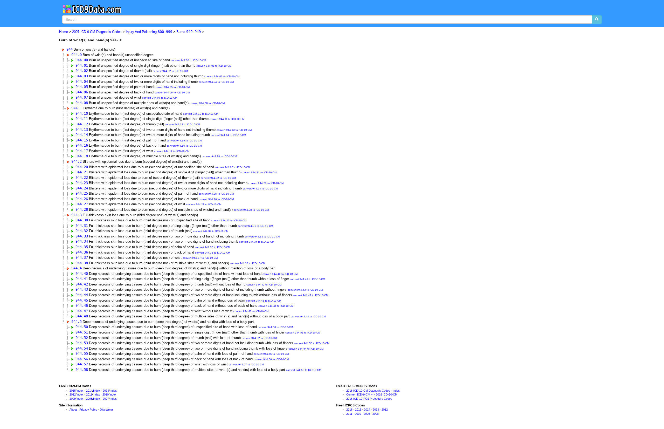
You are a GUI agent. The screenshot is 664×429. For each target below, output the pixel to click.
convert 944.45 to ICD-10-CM (263, 300)
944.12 (81, 124)
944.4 (76, 268)
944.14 (81, 135)
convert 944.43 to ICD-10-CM (305, 289)
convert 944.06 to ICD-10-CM (172, 92)
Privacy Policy (88, 409)
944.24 (81, 188)
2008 (89, 398)
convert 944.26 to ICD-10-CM (216, 199)
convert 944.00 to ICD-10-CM (188, 60)
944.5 (76, 321)
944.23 (81, 183)
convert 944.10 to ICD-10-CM (200, 113)
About (73, 409)
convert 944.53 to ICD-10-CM (311, 343)
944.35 (81, 247)
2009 (73, 398)
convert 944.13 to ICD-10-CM (234, 129)
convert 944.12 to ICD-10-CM (182, 124)
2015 (73, 390)
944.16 (81, 145)
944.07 (81, 97)
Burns (188, 32)
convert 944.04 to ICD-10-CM (216, 81)
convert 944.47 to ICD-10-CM (250, 311)
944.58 (81, 369)
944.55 (81, 353)
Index (80, 390)
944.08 (81, 103)
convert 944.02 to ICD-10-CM (170, 71)
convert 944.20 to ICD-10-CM (232, 167)
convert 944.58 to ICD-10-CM (303, 370)
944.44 (81, 295)
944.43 (81, 289)
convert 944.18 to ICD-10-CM (219, 156)
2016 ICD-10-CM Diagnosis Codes (368, 390)
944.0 (76, 55)
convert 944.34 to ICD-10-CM (256, 241)
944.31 (81, 225)
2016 (349, 409)
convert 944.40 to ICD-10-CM (280, 274)
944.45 (81, 300)
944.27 (81, 204)
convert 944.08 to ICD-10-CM (207, 103)
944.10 (81, 113)
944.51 (81, 332)
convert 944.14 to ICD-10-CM (228, 135)
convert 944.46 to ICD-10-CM (275, 305)
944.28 (81, 209)
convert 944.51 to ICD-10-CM (302, 332)
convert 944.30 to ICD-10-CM (228, 220)
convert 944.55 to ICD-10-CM (271, 353)
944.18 (81, 156)
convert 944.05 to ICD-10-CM (172, 87)
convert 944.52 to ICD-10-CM (259, 338)
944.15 (81, 140)
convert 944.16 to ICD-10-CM (184, 145)
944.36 (81, 252)
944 (69, 49)
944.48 (81, 316)
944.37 (81, 257)
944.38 (81, 263)
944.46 (81, 305)
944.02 (81, 71)
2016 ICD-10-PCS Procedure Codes (369, 398)
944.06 (81, 92)
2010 (105, 394)
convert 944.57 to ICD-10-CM (246, 364)
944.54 (81, 348)
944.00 (81, 60)
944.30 (81, 220)
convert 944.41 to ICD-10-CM (307, 279)
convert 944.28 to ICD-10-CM (251, 209)
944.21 (81, 172)
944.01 (81, 65)
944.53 (81, 343)
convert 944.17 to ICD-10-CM (171, 151)
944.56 (81, 359)
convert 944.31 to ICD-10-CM (255, 225)
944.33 (81, 236)
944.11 (81, 119)
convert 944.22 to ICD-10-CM (218, 177)
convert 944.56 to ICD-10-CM (271, 359)
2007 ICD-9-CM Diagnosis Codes (97, 32)
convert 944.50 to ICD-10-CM (275, 327)
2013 (106, 390)
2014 (89, 390)
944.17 (81, 151)
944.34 (81, 241)
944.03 (81, 76)
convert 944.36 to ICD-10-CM (212, 252)
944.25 (81, 193)
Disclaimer (106, 409)
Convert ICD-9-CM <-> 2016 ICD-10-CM (371, 394)
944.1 (76, 108)
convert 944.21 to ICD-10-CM (258, 172)
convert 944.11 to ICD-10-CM (227, 119)
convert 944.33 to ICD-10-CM (262, 236)
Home (63, 32)
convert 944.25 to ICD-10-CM (216, 193)
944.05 (81, 87)
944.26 (81, 199)
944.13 (81, 129)
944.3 (76, 215)
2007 (106, 398)
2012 (73, 394)
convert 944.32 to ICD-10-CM (210, 231)
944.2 (76, 161)
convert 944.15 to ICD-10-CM (184, 140)
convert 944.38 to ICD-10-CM (247, 263)
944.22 (81, 177)
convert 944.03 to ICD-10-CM (221, 76)
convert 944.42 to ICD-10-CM (263, 284)
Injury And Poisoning (149, 32)
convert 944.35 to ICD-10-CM (212, 247)
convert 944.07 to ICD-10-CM (159, 97)
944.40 (81, 273)
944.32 (81, 231)
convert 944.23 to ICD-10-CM (265, 183)
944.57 (81, 364)
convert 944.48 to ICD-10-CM (308, 316)
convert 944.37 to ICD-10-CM (200, 257)
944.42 (81, 284)
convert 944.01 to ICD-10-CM (213, 65)
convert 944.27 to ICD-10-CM (203, 204)
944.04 (81, 81)
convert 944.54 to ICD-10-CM (305, 348)
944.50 (81, 327)
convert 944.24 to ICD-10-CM (260, 188)
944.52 (81, 338)
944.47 (81, 311)
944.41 (81, 279)
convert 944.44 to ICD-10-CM (310, 295)
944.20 (81, 167)
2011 (89, 394)
